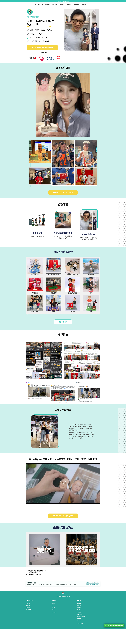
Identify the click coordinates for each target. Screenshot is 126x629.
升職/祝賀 (35, 293)
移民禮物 (79, 609)
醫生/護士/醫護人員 (72, 274)
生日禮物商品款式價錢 (34, 574)
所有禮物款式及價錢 (40, 571)
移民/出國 (91, 274)
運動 (91, 311)
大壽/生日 (72, 311)
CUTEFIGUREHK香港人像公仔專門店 (63, 596)
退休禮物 (79, 603)
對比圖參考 (76, 4)
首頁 (34, 4)
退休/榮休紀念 (35, 274)
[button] (27, 391)
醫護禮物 (79, 607)
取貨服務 (53, 603)
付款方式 (53, 605)
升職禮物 (79, 612)
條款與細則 (54, 612)
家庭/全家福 (35, 311)
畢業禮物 (79, 618)
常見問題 (84, 4)
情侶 (53, 311)
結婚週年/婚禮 (72, 293)
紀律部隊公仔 (79, 605)
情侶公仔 (79, 621)
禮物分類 (54, 4)
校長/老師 (54, 293)
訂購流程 (54, 600)
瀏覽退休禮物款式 (33, 572)
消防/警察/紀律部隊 (53, 274)
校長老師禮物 (79, 614)
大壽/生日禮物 (80, 623)
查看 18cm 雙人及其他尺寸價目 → (92, 583)
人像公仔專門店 (30, 600)
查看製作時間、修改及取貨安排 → (92, 584)
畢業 (91, 293)
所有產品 (62, 4)
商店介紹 (40, 4)
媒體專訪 (47, 4)
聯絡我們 (69, 4)
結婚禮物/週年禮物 (81, 616)
